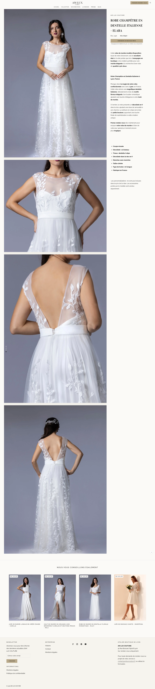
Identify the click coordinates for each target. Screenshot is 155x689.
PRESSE (93, 7)
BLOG (99, 7)
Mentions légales (12, 670)
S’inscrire (12, 661)
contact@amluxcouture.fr (126, 661)
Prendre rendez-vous (139, 2)
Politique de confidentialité (15, 673)
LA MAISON (85, 7)
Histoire (48, 646)
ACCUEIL (56, 7)
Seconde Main (75, 7)
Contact (48, 649)
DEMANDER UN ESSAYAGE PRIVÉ (127, 40)
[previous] (5, 601)
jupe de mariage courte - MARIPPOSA (128, 624)
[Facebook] (73, 644)
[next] (150, 601)
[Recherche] (150, 3)
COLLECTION (65, 7)
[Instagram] (77, 644)
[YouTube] (85, 644)
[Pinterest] (81, 644)
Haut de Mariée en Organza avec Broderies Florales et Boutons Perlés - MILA (59, 625)
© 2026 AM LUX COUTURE (13, 686)
